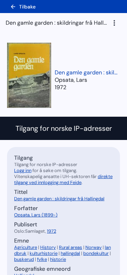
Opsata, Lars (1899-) (36, 215)
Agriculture (25, 247)
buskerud (24, 259)
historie (58, 259)
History (48, 247)
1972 (60, 87)
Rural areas (70, 247)
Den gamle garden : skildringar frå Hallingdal (86, 72)
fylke (42, 259)
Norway (93, 247)
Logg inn (22, 170)
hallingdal (70, 253)
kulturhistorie (44, 253)
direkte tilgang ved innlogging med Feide (63, 179)
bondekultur (96, 253)
